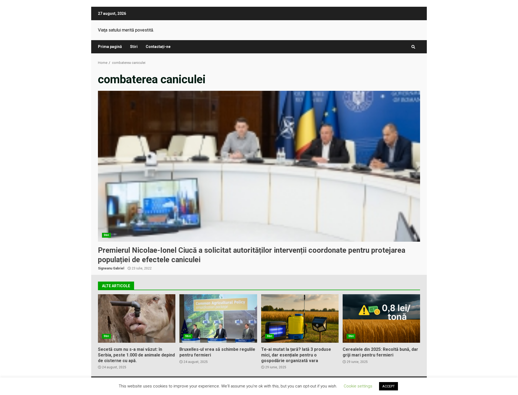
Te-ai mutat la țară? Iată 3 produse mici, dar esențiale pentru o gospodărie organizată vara (300, 318)
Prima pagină (110, 46)
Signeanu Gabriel (111, 268)
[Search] (413, 47)
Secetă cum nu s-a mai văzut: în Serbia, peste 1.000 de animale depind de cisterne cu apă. (136, 318)
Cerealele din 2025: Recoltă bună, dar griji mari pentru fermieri (381, 318)
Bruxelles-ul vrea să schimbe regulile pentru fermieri (218, 318)
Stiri (134, 46)
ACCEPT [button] (388, 386)
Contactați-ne (158, 46)
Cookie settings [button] (358, 386)
